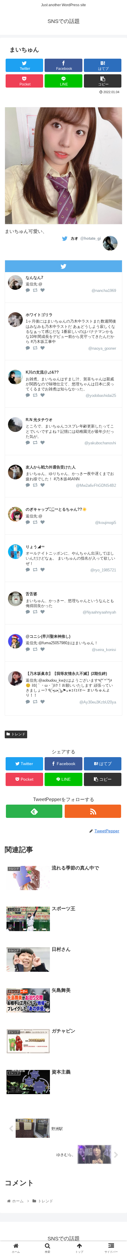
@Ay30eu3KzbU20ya (97, 702)
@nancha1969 (104, 290)
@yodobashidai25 (101, 395)
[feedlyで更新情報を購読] (34, 811)
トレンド (18, 734)
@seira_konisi (104, 649)
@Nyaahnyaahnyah (99, 612)
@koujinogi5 (105, 522)
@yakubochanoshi (100, 443)
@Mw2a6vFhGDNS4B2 (96, 485)
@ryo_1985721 (103, 570)
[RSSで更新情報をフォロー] (93, 811)
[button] (115, 776)
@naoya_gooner (102, 348)
